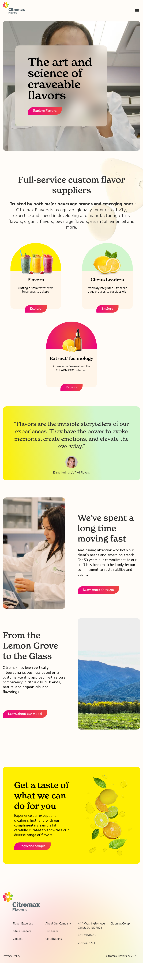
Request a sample (32, 846)
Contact (17, 938)
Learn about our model (25, 713)
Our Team (52, 931)
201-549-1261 (86, 943)
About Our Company (58, 923)
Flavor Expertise (23, 923)
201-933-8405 (87, 935)
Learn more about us (98, 589)
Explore (36, 308)
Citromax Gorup (120, 923)
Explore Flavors (45, 110)
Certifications (54, 938)
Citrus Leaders (22, 931)
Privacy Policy (11, 956)
